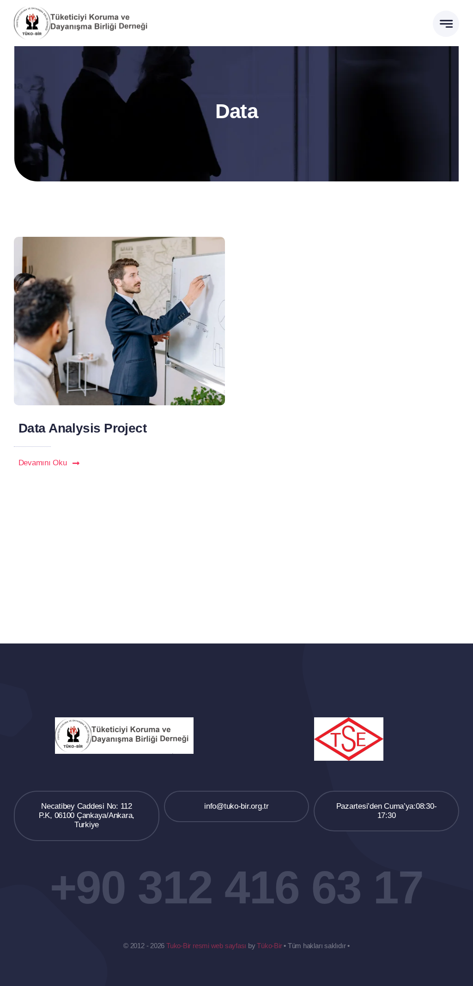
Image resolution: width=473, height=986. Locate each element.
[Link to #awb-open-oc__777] (446, 24)
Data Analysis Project (82, 428)
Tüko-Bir (269, 946)
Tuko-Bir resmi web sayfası (206, 946)
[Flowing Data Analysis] (119, 240)
